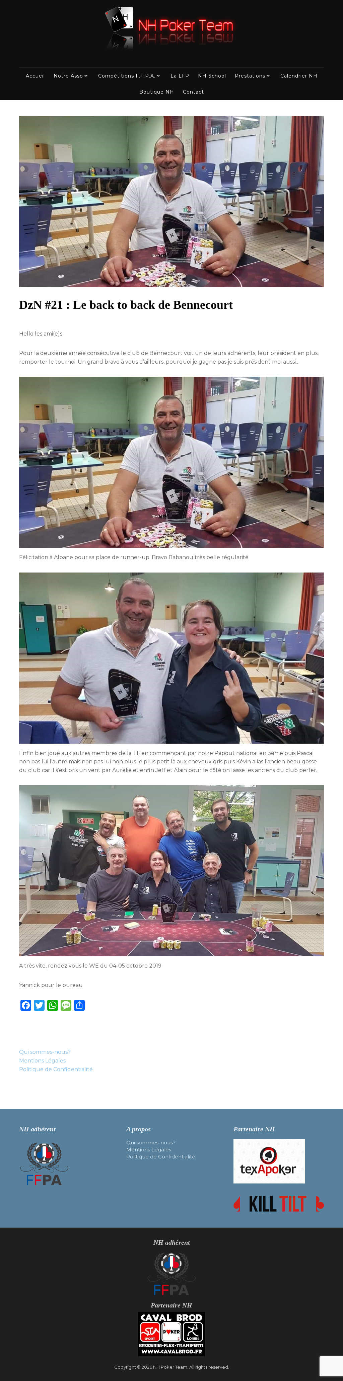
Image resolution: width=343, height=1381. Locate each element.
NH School (212, 76)
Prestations (250, 76)
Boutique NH (156, 92)
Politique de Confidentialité (56, 1069)
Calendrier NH (299, 76)
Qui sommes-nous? (45, 1052)
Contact (193, 92)
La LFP (179, 76)
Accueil (35, 76)
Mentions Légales (42, 1060)
